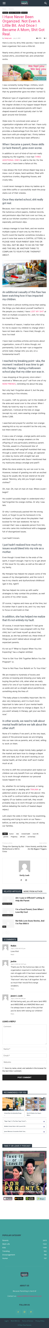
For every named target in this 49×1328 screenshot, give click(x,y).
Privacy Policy (39, 1321)
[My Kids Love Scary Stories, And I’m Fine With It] (8, 923)
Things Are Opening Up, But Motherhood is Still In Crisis (13, 849)
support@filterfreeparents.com (29, 1296)
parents (5, 837)
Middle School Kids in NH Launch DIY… (15, 1126)
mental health (25, 834)
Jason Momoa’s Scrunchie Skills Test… (15, 1131)
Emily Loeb (8, 38)
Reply (12, 954)
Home (4, 9)
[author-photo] (24, 872)
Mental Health (7, 904)
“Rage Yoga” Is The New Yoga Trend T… (15, 1121)
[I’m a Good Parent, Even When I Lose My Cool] (8, 912)
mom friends (9, 384)
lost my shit (37, 311)
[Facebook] (22, 880)
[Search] (45, 3)
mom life (35, 834)
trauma (34, 789)
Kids (4, 926)
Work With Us (15, 1321)
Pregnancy (14, 837)
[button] (4, 3)
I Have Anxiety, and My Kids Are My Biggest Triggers (36, 847)
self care (22, 837)
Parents (11, 9)
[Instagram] (27, 880)
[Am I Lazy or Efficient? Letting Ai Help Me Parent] (8, 901)
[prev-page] (3, 932)
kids (17, 834)
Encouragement (7, 915)
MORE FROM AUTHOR (33, 891)
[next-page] (7, 932)
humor (11, 834)
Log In (7, 1321)
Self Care (24, 12)
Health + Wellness (15, 12)
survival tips (31, 837)
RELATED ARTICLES (12, 891)
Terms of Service (27, 1321)
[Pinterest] (31, 1312)
